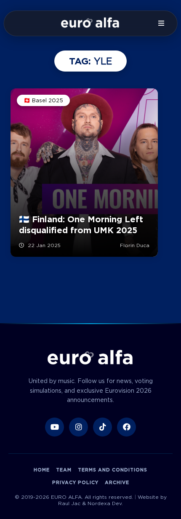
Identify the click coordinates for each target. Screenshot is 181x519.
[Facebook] (126, 427)
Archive (117, 482)
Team (64, 470)
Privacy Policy (75, 482)
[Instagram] (78, 427)
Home (42, 470)
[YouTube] (54, 427)
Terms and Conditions (112, 470)
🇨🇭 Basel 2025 (43, 100)
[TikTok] (102, 427)
